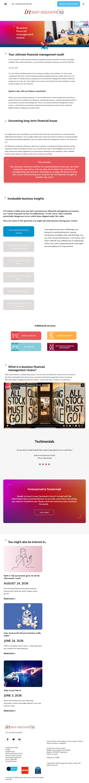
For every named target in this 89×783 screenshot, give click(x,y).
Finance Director (28, 336)
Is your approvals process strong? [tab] (19, 231)
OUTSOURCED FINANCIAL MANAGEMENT (65, 347)
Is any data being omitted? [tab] (19, 291)
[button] (5, 4)
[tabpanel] (65, 238)
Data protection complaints (56, 743)
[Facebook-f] (7, 739)
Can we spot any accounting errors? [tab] (18, 277)
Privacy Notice (52, 741)
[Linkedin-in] (19, 739)
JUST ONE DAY (29, 347)
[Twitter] (13, 739)
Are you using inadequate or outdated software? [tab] (19, 246)
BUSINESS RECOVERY (65, 336)
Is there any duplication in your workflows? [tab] (18, 304)
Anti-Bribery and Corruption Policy (70, 741)
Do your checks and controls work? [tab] (18, 262)
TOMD (57, 758)
